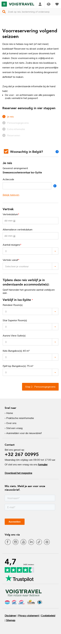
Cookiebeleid (48, 615)
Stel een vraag (14, 428)
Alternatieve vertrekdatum (17, 229)
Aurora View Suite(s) (14, 335)
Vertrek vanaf (10, 259)
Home (9, 413)
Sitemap (10, 620)
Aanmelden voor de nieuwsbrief (24, 433)
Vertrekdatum (10, 214)
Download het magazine (18, 472)
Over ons (11, 423)
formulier (43, 464)
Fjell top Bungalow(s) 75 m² (18, 366)
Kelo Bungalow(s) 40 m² (16, 350)
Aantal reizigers (11, 244)
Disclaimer (10, 615)
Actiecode (8, 179)
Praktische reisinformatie (20, 418)
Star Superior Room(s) (15, 320)
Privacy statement (28, 615)
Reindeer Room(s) (13, 305)
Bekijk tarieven (11, 194)
